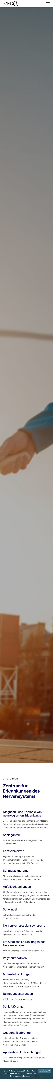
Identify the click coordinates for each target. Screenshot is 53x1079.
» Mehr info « (38, 1076)
